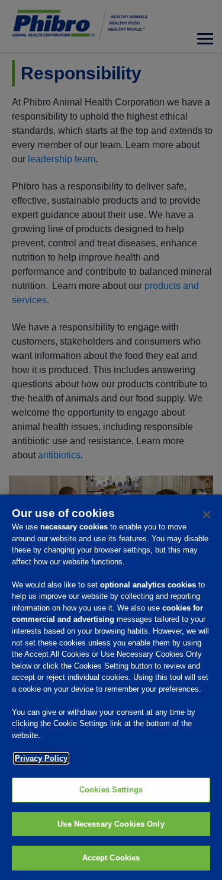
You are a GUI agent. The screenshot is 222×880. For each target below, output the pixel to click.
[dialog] (111, 687)
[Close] (206, 514)
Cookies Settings (111, 789)
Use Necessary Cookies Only (110, 824)
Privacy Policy (41, 758)
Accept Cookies (111, 857)
